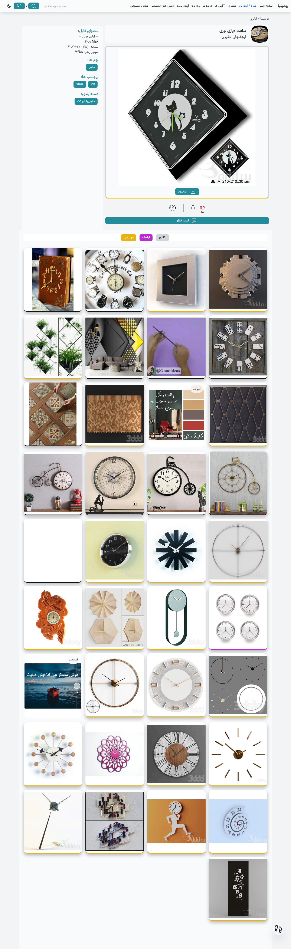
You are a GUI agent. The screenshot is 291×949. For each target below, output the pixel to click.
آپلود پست (182, 6)
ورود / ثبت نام (247, 6)
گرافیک (146, 237)
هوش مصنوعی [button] (139, 6)
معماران (231, 6)
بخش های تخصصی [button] (162, 6)
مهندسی (129, 237)
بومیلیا (264, 19)
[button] (278, 929)
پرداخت (195, 6)
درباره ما (207, 6)
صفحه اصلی (266, 6)
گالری (253, 19)
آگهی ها (219, 6)
